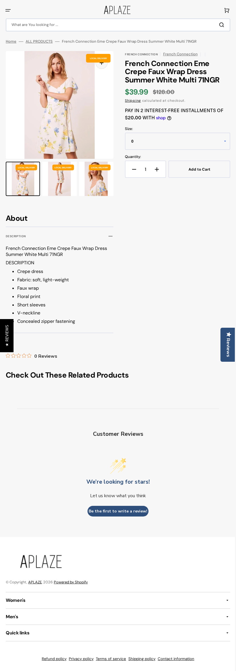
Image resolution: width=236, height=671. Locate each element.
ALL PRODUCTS (39, 41)
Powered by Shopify (71, 582)
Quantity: (131, 156)
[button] (8, 10)
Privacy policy (79, 658)
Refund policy (52, 658)
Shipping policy (139, 658)
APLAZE (35, 582)
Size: (127, 129)
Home (11, 41)
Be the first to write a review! (116, 511)
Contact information (174, 658)
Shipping (131, 100)
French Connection (178, 54)
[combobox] (116, 24)
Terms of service (109, 658)
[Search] (218, 24)
